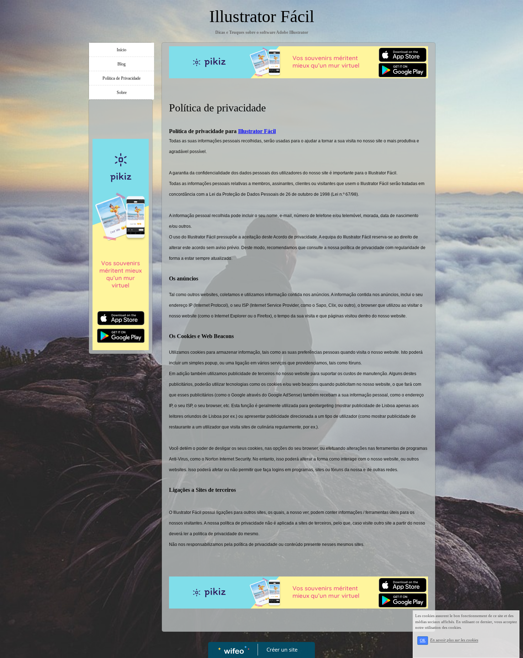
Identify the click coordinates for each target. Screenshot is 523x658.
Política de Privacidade (121, 78)
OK (423, 640)
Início (121, 49)
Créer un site (281, 649)
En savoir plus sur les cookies (454, 640)
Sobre (122, 92)
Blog (121, 64)
